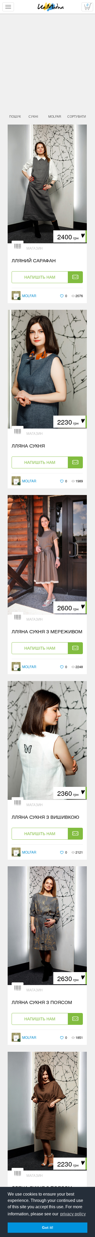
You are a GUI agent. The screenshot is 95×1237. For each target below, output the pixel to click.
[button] (33, 116)
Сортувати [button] (76, 116)
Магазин (34, 248)
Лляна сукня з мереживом (47, 631)
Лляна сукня (28, 446)
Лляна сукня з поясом (42, 1002)
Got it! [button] (47, 1227)
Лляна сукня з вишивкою (45, 817)
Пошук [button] (15, 116)
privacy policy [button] (73, 1214)
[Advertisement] (47, 74)
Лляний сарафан (34, 260)
